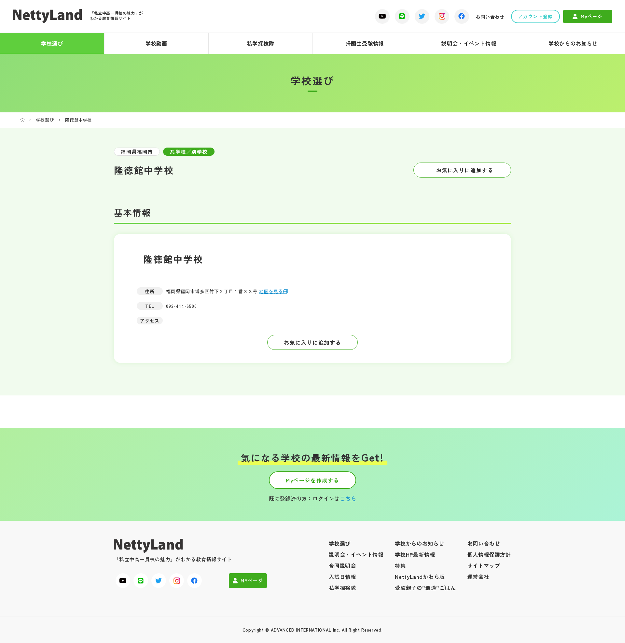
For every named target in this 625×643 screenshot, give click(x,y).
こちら (348, 498)
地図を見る (271, 291)
